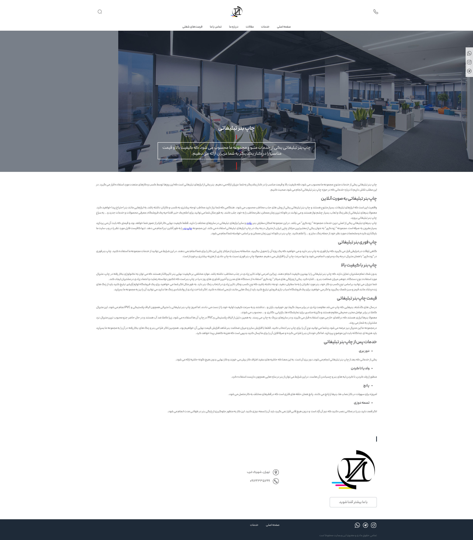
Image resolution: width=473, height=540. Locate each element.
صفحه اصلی (284, 27)
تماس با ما (216, 27)
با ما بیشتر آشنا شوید (353, 502)
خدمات (265, 27)
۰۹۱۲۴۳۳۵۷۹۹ (260, 481)
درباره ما (233, 27)
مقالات (250, 27)
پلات (249, 223)
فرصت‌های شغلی (192, 27)
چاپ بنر (187, 228)
